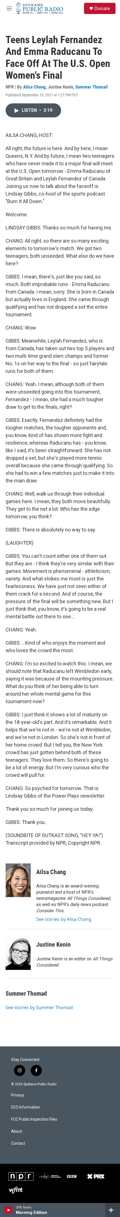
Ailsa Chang (34, 87)
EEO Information (25, 1107)
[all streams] (112, 1210)
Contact (18, 1143)
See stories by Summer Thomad (39, 1007)
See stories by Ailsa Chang (63, 919)
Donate (102, 8)
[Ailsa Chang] (18, 880)
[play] (8, 1210)
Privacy (17, 1095)
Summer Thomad (91, 87)
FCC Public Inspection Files (34, 1119)
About (16, 1131)
